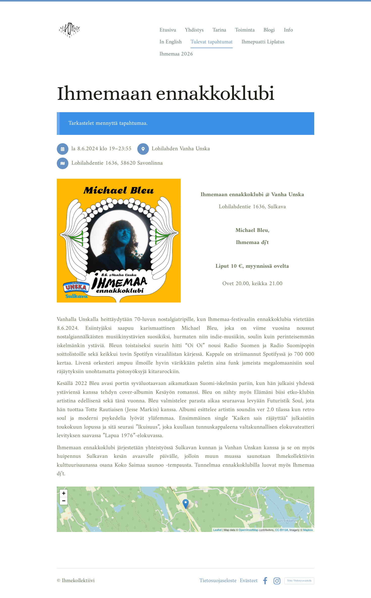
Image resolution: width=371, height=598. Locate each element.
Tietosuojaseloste (217, 581)
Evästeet (249, 581)
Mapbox (308, 530)
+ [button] (63, 493)
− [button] (63, 501)
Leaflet (217, 530)
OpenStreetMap (248, 530)
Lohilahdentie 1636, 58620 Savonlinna (117, 163)
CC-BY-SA (281, 530)
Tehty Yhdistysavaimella (299, 581)
